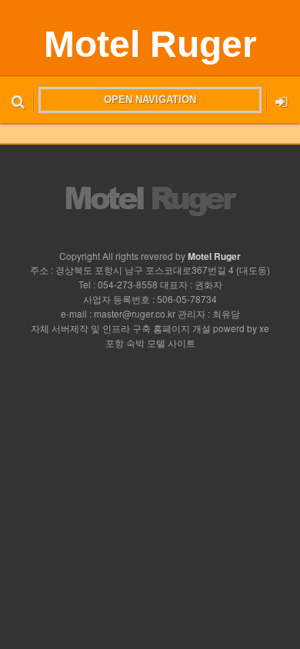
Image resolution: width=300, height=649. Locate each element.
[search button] (18, 100)
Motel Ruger (150, 44)
